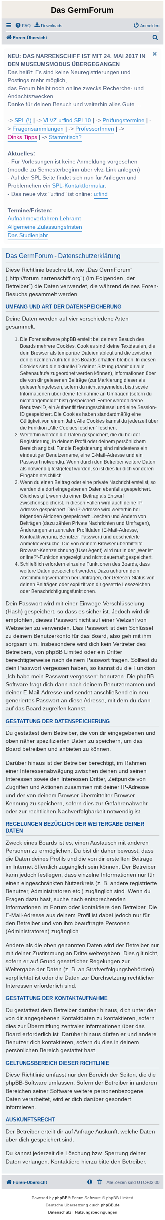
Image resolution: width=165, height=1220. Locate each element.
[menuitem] (23, 25)
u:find (101, 194)
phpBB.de (110, 1205)
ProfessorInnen (94, 129)
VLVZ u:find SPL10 (67, 120)
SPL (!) (23, 120)
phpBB (61, 1198)
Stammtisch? (65, 137)
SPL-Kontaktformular (78, 186)
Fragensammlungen (38, 129)
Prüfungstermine (124, 120)
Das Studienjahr (28, 235)
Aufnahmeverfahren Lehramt (44, 219)
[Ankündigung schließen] (154, 53)
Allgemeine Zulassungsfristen (45, 227)
